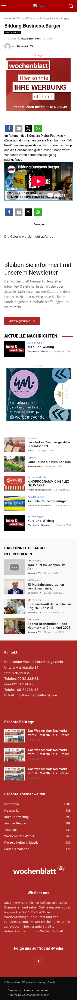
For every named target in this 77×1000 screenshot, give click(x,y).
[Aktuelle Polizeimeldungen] (14, 503)
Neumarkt (33, 438)
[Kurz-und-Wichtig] (14, 349)
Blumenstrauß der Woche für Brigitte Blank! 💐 (49, 606)
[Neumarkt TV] (8, 46)
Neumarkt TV (12, 18)
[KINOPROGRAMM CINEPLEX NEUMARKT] (14, 483)
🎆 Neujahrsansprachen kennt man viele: (45, 586)
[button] (9, 128)
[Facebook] (38, 961)
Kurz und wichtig (37, 477)
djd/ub (31, 450)
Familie (32, 457)
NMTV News (30, 18)
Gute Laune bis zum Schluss (49, 462)
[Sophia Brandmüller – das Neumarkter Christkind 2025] (14, 626)
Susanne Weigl (35, 466)
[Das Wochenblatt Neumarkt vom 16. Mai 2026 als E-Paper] (14, 754)
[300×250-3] (38, 394)
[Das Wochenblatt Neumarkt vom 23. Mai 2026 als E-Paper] (14, 735)
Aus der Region (35, 342)
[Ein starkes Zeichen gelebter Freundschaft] (14, 444)
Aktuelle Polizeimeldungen (48, 501)
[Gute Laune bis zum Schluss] (14, 464)
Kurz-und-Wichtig (40, 347)
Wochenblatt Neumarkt (39, 351)
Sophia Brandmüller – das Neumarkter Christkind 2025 (49, 626)
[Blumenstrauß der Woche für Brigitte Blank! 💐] (14, 606)
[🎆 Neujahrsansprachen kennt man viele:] (14, 586)
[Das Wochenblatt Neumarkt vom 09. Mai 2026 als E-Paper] (14, 773)
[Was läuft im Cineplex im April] (14, 567)
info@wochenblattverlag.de (36, 695)
